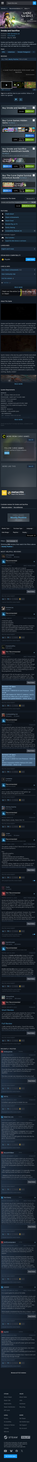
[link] (18, 139)
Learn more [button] (30, 259)
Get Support (23, 1425)
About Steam (8, 1397)
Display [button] (24, 532)
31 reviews (16, 716)
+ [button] (33, 52)
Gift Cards (7, 1410)
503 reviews (9, 809)
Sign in (3, 93)
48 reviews (16, 557)
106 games (9, 716)
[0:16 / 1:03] (18, 71)
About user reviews (7, 507)
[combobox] (20, 3)
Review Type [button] (5, 528)
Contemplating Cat (12, 714)
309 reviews (9, 648)
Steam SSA (7, 1400)
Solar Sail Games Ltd (13, 33)
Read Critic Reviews (17, 494)
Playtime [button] (15, 532)
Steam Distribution (9, 1407)
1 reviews (8, 609)
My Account (23, 1428)
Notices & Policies (9, 1425)
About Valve (23, 1397)
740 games (9, 557)
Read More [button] (31, 591)
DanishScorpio (10, 942)
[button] (4, 8)
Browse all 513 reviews (18, 1373)
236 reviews (18, 998)
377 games (8, 835)
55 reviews (16, 835)
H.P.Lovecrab (10, 555)
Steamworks (7, 1403)
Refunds (6, 1431)
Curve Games (11, 35)
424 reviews (18, 944)
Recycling (22, 1407)
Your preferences (18, 507)
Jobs (20, 1400)
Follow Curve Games (14, 448)
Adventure (11, 52)
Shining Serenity (11, 807)
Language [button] (29, 528)
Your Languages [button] (11, 541)
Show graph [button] (30, 535)
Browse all (31, 198)
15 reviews (8, 889)
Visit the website (6, 278)
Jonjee (8, 833)
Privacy (6, 1418)
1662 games (9, 998)
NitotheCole (9, 607)
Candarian (9, 778)
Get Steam (22, 1418)
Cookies (6, 1428)
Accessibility (7, 1421)
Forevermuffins (10, 646)
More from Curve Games (18, 436)
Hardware (22, 1403)
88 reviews (8, 780)
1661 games (9, 944)
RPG (3, 52)
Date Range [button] (5, 532)
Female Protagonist (24, 52)
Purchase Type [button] (18, 528)
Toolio (8, 887)
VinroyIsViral (10, 996)
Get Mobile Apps (10, 1456)
